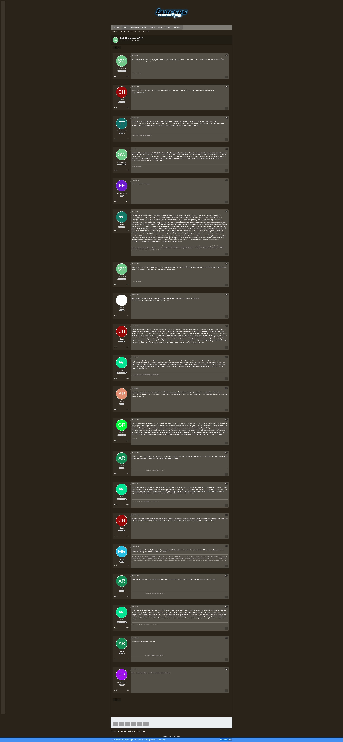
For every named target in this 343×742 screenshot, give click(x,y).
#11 (226, 388)
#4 (226, 149)
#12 (226, 419)
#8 (226, 294)
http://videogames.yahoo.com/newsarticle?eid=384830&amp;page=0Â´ (200, 215)
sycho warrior (125, 41)
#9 (226, 326)
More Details (223, 739)
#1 (226, 55)
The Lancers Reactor (151, 248)
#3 (226, 118)
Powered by (171, 736)
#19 (226, 638)
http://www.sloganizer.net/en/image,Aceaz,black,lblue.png (148, 300)
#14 (226, 484)
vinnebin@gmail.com (169, 248)
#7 (226, 263)
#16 (226, 546)
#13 (226, 452)
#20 (226, 669)
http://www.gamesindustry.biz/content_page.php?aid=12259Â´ (184, 392)
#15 (226, 515)
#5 (226, 180)
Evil (134, 456)
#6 (226, 211)
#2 (226, 86)
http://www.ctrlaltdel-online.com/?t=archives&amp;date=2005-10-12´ (152, 123)
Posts (115, 76)
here (192, 248)
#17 (226, 575)
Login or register (3, 11)
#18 (226, 607)
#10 (226, 357)
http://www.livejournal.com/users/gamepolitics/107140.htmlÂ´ (174, 394)
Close (230, 739)
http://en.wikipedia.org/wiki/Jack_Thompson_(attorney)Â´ (188, 234)
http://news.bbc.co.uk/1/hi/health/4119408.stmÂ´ (200, 90)
